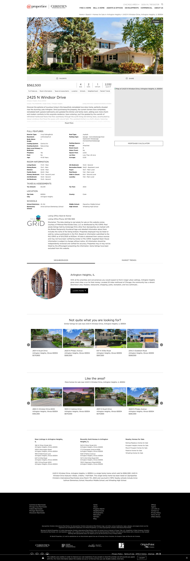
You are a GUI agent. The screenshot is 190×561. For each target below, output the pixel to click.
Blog (94, 518)
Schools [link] (83, 91)
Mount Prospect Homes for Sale (136, 448)
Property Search (98, 509)
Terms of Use (155, 515)
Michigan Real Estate (36, 511)
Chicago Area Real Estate (38, 507)
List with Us (155, 509)
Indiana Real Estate (35, 509)
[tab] (61, 260)
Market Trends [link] (105, 91)
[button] (138, 112)
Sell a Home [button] (98, 8)
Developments (132, 8)
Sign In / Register (150, 4)
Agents (153, 507)
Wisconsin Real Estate (37, 513)
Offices (153, 505)
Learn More (78, 291)
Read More (69, 123)
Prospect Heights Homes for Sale (137, 445)
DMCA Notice (155, 517)
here (122, 559)
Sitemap (151, 554)
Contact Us (155, 511)
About (95, 507)
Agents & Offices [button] (115, 8)
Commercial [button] (146, 8)
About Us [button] (158, 8)
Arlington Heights (57, 103)
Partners (96, 517)
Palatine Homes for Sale (134, 450)
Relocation (97, 515)
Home (95, 505)
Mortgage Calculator (139, 143)
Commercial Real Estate (37, 505)
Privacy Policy (156, 513)
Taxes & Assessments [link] (62, 91)
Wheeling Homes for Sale (134, 453)
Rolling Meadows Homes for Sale (137, 443)
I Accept (142, 558)
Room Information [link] (46, 91)
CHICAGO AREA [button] (130, 4)
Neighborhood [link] (93, 91)
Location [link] (74, 91)
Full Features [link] (33, 91)
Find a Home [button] (85, 8)
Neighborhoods (98, 511)
